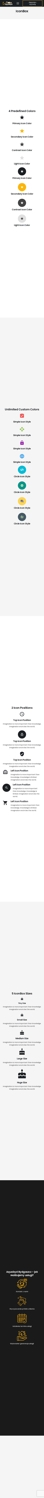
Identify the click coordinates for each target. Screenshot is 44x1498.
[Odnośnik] (7, 3)
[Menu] (17, 3)
